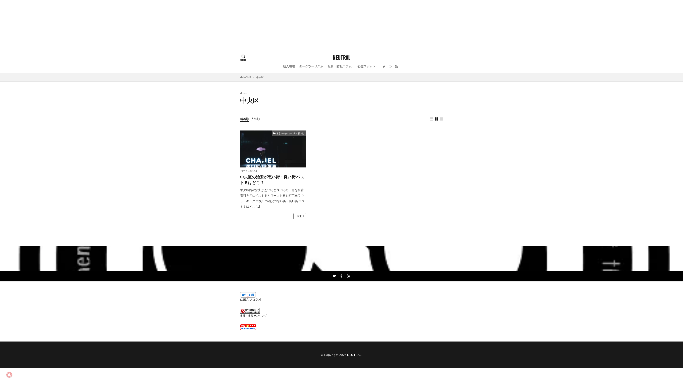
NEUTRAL (341, 57)
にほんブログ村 (250, 299)
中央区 (260, 77)
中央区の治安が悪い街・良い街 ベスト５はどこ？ (272, 180)
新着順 (244, 119)
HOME (247, 77)
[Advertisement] (106, 25)
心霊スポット (367, 66)
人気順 (255, 119)
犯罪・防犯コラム (339, 66)
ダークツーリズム (311, 66)
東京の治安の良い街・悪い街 (290, 133)
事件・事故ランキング (253, 315)
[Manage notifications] (9, 375)
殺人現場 (289, 66)
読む (299, 216)
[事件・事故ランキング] (250, 312)
